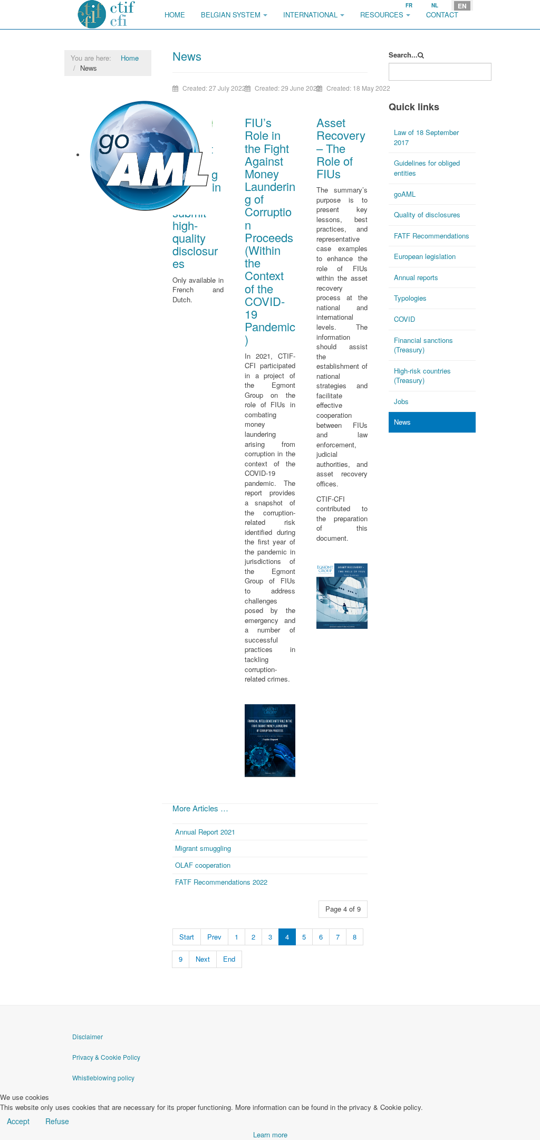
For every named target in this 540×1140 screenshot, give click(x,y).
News (402, 422)
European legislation (425, 256)
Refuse (57, 1121)
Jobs (401, 401)
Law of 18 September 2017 (426, 137)
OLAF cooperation (202, 865)
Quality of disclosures (427, 214)
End (229, 959)
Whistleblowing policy (103, 1077)
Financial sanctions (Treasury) (423, 345)
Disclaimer (87, 1036)
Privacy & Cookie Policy (106, 1056)
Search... (403, 55)
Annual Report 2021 (205, 832)
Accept (18, 1121)
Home (175, 14)
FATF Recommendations (431, 236)
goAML (97, 219)
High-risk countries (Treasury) (422, 376)
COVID (404, 319)
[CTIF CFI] (106, 14)
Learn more (270, 1134)
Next (203, 959)
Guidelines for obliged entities (427, 168)
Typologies (410, 298)
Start (186, 937)
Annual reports (416, 277)
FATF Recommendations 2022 (221, 882)
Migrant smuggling (203, 848)
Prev (214, 937)
